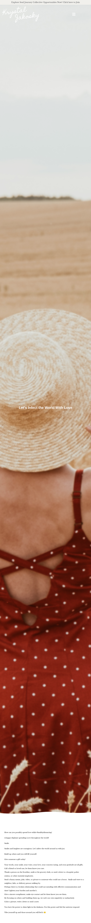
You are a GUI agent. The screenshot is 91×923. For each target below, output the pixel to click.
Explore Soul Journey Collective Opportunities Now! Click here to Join (45, 2)
